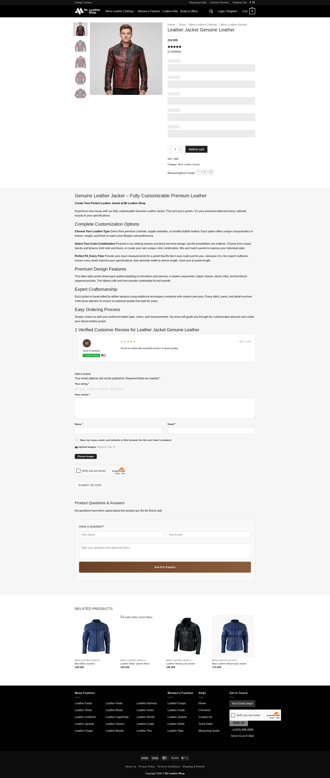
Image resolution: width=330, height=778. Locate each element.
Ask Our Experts (165, 567)
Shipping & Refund (194, 766)
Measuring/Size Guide (181, 173)
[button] (248, 11)
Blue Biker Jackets (85, 663)
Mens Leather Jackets (233, 24)
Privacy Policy (147, 766)
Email (171, 424)
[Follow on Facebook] (250, 2)
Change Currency (83, 2)
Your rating (82, 383)
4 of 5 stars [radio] (102, 389)
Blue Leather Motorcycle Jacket (229, 663)
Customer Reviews (219, 2)
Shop (182, 24)
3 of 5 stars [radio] (90, 389)
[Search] (211, 11)
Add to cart (196, 149)
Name (79, 424)
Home (171, 24)
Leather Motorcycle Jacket (180, 663)
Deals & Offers (189, 11)
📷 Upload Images (95, 447)
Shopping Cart (240, 2)
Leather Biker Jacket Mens (135, 663)
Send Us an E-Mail (242, 735)
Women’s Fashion (149, 11)
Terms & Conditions (168, 766)
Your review (82, 394)
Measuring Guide (197, 2)
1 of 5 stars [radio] (76, 389)
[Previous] (96, 58)
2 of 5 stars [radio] (81, 389)
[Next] (157, 58)
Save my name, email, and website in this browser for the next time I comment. (126, 440)
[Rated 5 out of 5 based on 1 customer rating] (211, 46)
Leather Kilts (170, 11)
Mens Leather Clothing (119, 11)
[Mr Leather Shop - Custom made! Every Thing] (87, 11)
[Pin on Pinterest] (211, 172)
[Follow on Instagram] (253, 2)
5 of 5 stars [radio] (116, 389)
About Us (130, 766)
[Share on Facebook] (198, 172)
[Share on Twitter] (205, 172)
